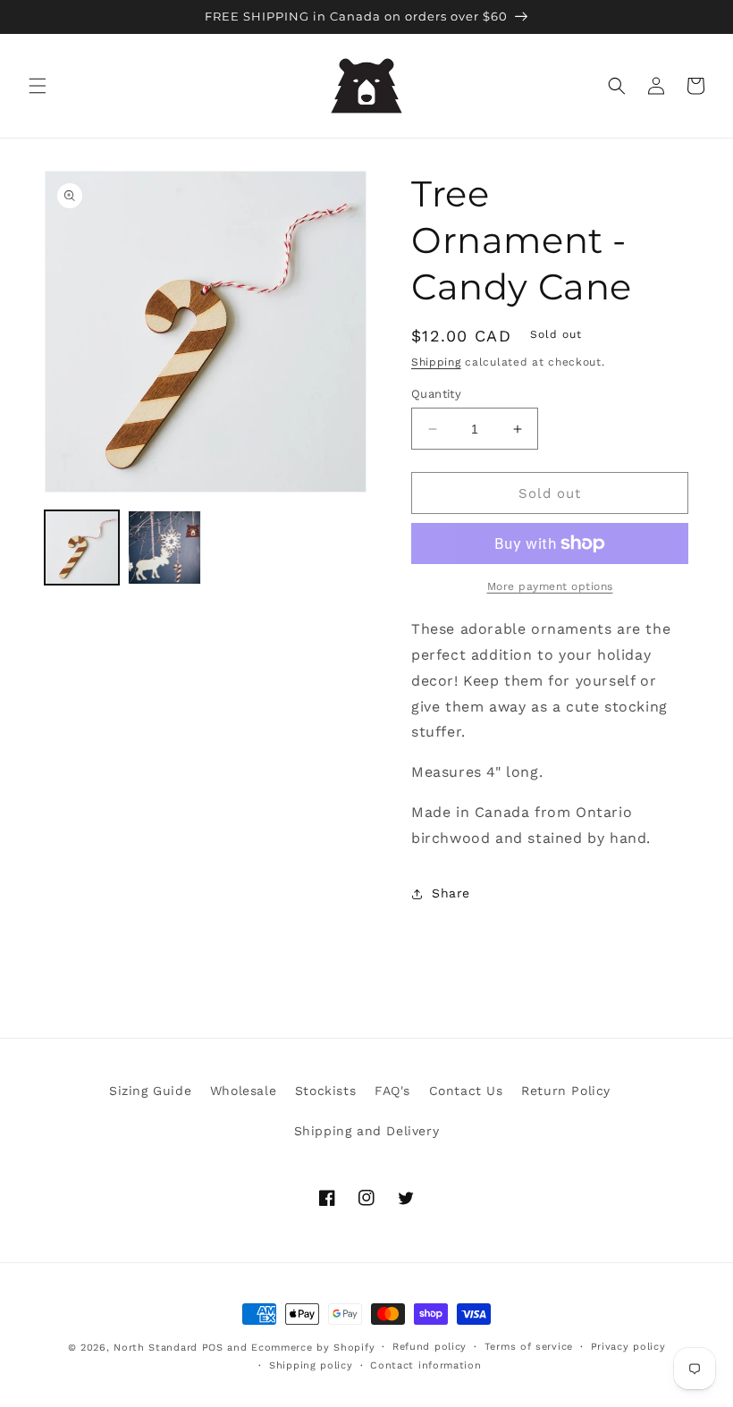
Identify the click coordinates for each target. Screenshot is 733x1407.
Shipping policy (311, 1365)
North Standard (156, 1347)
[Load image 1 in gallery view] (82, 547)
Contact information (425, 1365)
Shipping (436, 362)
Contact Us (466, 1090)
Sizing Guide (150, 1090)
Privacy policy (628, 1346)
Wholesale (243, 1090)
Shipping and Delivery (367, 1131)
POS (212, 1347)
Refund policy (429, 1346)
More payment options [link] (550, 586)
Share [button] (451, 893)
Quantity (436, 393)
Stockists (325, 1090)
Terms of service (528, 1346)
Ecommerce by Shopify (313, 1347)
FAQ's (392, 1090)
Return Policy (566, 1090)
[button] (37, 85)
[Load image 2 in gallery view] (165, 547)
